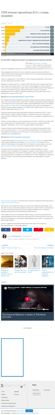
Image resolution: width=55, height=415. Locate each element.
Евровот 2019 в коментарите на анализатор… (44, 247)
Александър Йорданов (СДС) (31, 142)
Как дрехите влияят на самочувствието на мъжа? (34, 270)
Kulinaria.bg (47, 390)
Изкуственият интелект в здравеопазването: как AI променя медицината (48, 272)
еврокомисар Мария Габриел (8, 146)
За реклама (4, 397)
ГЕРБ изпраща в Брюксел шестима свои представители (28, 140)
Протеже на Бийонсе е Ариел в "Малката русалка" (24, 315)
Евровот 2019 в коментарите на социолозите (18, 137)
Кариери (16, 391)
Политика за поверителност (32, 413)
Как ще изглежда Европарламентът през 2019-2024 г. (20, 96)
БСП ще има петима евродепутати (10, 201)
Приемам (29, 410)
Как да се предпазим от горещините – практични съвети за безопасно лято (6, 272)
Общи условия (20, 413)
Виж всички (37, 393)
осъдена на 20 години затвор (11, 105)
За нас (3, 391)
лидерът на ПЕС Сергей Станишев (10, 202)
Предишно (4, 245)
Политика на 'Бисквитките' (8, 406)
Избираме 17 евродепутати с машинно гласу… (11, 247)
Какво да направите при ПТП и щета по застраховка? (20, 270)
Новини (3, 394)
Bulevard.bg (36, 390)
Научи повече (20, 410)
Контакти (16, 394)
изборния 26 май (48, 69)
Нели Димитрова (16, 236)
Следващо (50, 245)
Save (39, 228)
